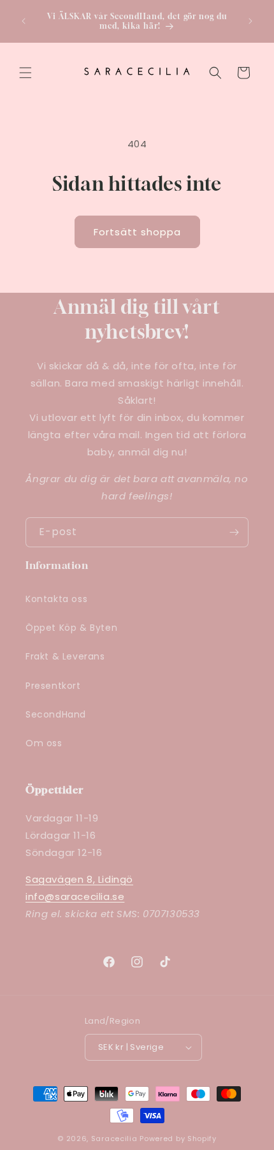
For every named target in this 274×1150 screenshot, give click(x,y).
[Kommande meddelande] (250, 21)
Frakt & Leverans (65, 656)
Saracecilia (114, 1138)
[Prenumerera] (234, 532)
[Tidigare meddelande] (24, 21)
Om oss (43, 743)
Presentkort (53, 685)
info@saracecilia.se (74, 896)
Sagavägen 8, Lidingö (79, 879)
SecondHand (55, 714)
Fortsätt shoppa (137, 232)
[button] (25, 73)
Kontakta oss (56, 599)
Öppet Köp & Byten (71, 627)
